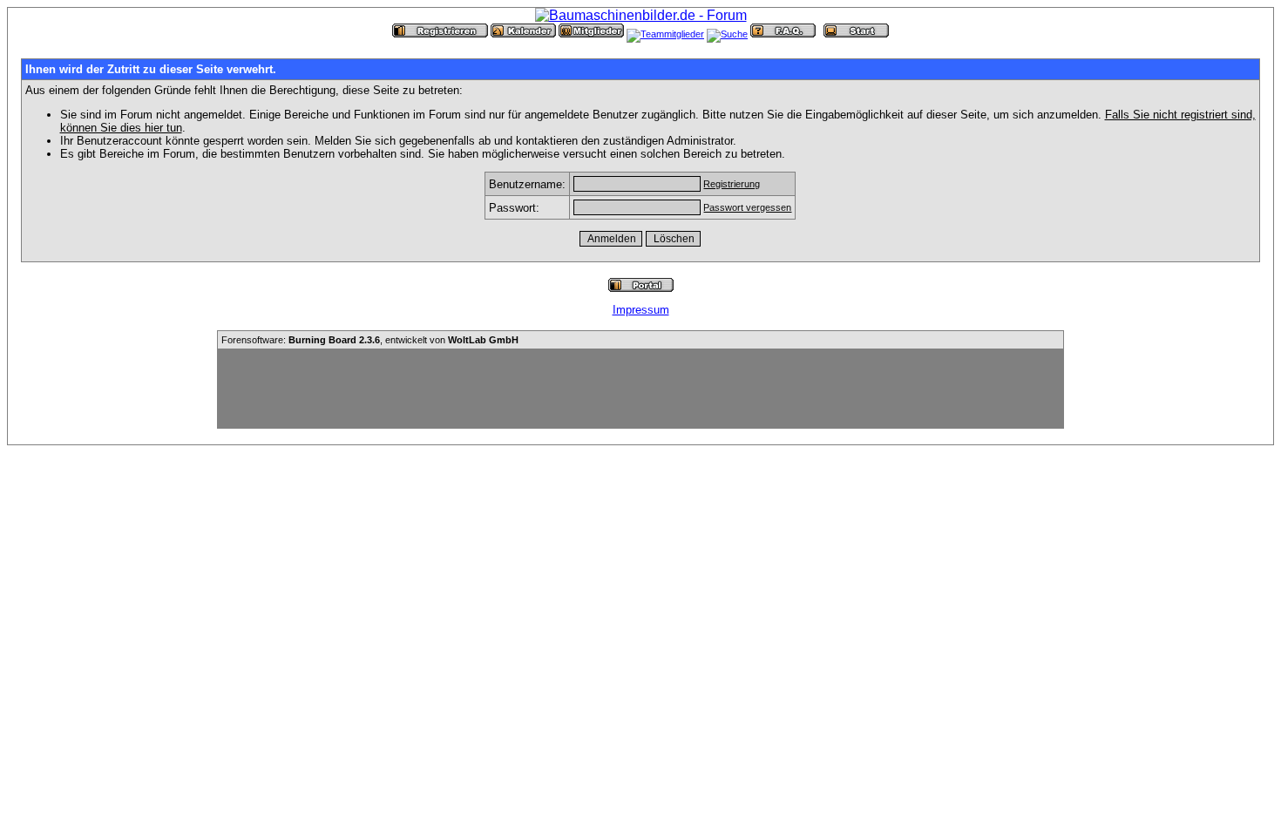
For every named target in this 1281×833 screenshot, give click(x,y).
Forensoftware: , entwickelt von (369, 340)
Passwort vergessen (747, 207)
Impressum (641, 309)
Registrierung (731, 184)
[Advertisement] (640, 388)
